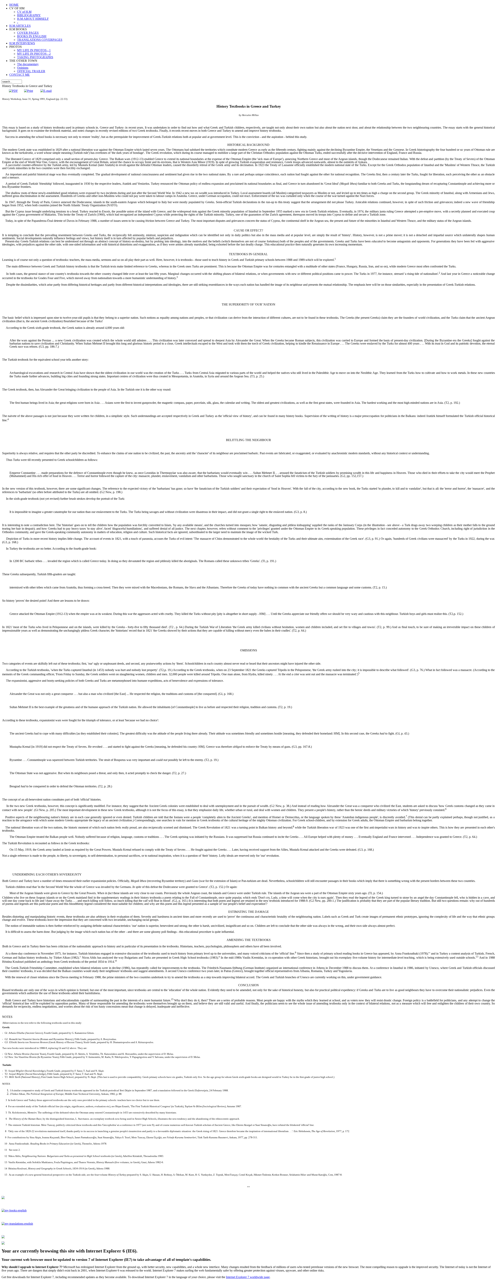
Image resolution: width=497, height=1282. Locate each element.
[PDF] (13, 90)
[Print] (28, 90)
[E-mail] (46, 90)
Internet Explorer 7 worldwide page (248, 1277)
